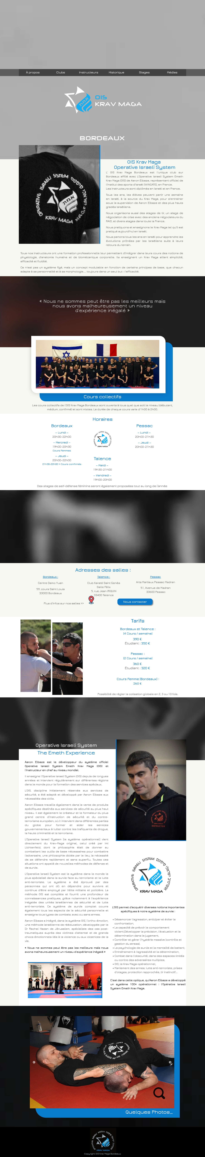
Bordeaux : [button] (50, 576)
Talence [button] (102, 576)
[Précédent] (34, 1062)
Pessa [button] (154, 576)
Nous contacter (135, 601)
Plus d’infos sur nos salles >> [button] (64, 603)
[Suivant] (170, 1062)
